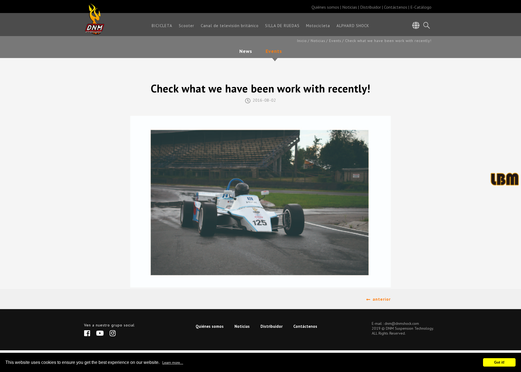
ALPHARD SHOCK (352, 26)
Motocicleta (318, 26)
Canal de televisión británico (230, 26)
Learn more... (172, 363)
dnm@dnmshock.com (402, 323)
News (245, 51)
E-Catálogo (420, 7)
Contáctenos (395, 7)
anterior (382, 299)
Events (335, 41)
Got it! (499, 362)
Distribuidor (370, 7)
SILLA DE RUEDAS (282, 26)
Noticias (349, 7)
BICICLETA (162, 26)
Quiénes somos (325, 7)
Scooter (186, 26)
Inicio (302, 41)
